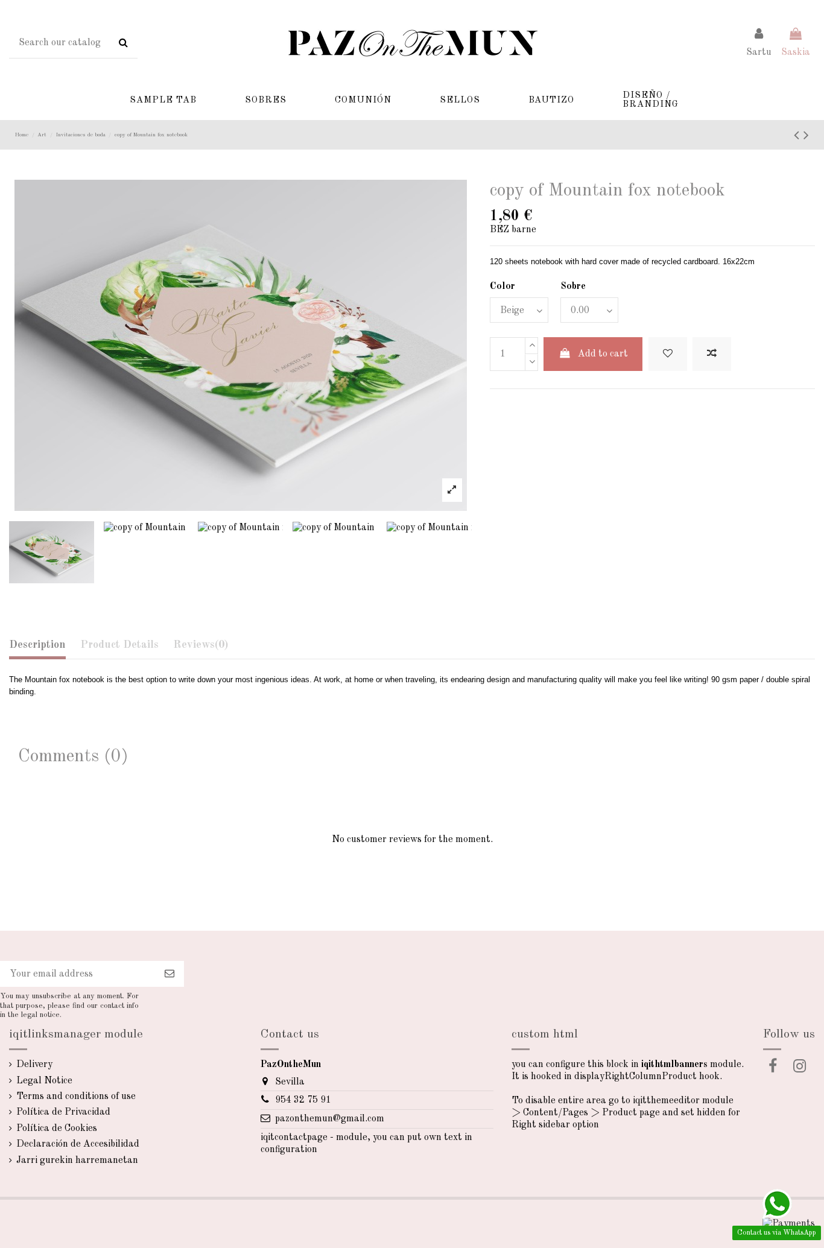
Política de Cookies (56, 1128)
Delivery (34, 1064)
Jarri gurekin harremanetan (77, 1160)
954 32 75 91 (303, 1100)
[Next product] (806, 136)
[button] (163, 100)
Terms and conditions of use (76, 1096)
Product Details (119, 644)
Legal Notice (44, 1081)
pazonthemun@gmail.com (329, 1119)
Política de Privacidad (63, 1112)
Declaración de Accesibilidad (77, 1144)
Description (37, 644)
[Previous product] (798, 136)
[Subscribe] (169, 974)
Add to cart (603, 354)
